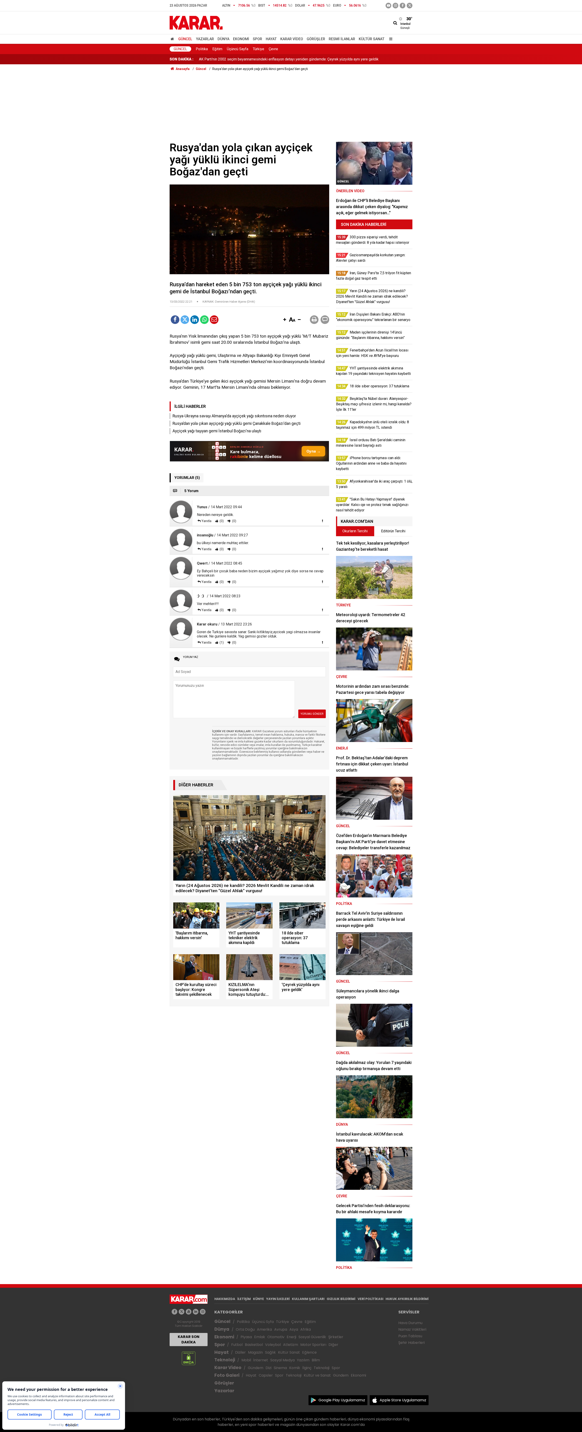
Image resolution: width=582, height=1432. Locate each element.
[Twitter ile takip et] (409, 5)
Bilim (316, 1360)
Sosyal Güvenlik (312, 1337)
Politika (202, 49)
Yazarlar (205, 39)
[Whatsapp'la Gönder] (204, 319)
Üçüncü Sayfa (237, 49)
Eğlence (309, 1352)
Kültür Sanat (371, 39)
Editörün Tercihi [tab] (393, 531)
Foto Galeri (226, 1375)
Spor (257, 39)
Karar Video (291, 39)
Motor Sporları (313, 1344)
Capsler (266, 1375)
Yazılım (303, 1360)
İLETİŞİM (244, 1299)
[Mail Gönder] (214, 319)
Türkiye (258, 49)
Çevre (273, 49)
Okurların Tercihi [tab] (355, 531)
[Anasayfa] (173, 39)
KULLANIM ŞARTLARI (308, 1299)
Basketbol (254, 1344)
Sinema (280, 1367)
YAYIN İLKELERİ (278, 1299)
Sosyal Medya (282, 1360)
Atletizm (290, 1344)
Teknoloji (224, 1360)
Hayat (271, 39)
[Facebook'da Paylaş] (175, 319)
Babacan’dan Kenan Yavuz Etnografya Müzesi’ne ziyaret (243, 59)
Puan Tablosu (410, 1336)
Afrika (305, 1329)
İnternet (260, 1360)
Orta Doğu (245, 1329)
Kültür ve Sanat (317, 1375)
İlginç (306, 1367)
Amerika (264, 1329)
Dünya (223, 39)
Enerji (291, 1337)
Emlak (259, 1337)
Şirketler (335, 1337)
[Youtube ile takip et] (388, 5)
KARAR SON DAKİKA (188, 1339)
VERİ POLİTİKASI (370, 1299)
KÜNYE (258, 1299)
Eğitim (217, 49)
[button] (284, 320)
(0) (221, 521)
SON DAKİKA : (181, 59)
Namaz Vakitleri (412, 1329)
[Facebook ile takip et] (402, 5)
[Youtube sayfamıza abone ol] (188, 1312)
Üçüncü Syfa (263, 1321)
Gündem (255, 1367)
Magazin (255, 1352)
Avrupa (280, 1329)
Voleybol (273, 1344)
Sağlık (270, 1352)
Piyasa (246, 1337)
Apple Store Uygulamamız (403, 1400)
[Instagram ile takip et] (203, 1312)
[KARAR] (196, 22)
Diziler (240, 1352)
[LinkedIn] (194, 319)
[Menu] (389, 39)
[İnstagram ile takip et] (395, 5)
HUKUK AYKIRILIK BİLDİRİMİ (407, 1299)
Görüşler (316, 39)
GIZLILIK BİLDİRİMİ (341, 1299)
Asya (293, 1329)
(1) (221, 642)
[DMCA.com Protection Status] (189, 1358)
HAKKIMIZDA (224, 1299)
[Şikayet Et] (322, 520)
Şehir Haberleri (411, 1342)
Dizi (268, 1367)
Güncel (185, 39)
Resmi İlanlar (342, 39)
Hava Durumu (410, 1322)
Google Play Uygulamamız (342, 1400)
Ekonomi (241, 39)
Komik (294, 1367)
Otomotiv (275, 1337)
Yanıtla (206, 521)
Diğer (333, 1344)
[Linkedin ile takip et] (195, 1312)
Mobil (246, 1360)
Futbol (237, 1344)
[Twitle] (185, 319)
